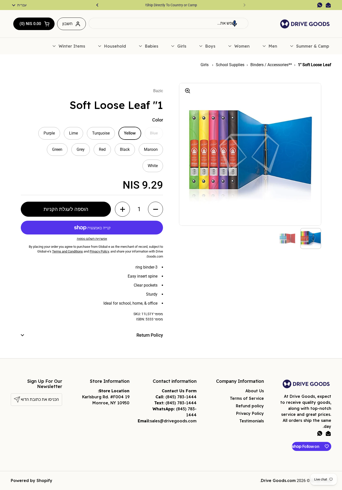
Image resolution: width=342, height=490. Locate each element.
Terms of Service (247, 398)
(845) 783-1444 (181, 396)
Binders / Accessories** (271, 64)
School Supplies (230, 64)
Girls (205, 64)
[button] (234, 23)
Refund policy (250, 405)
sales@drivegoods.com (173, 420)
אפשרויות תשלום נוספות (92, 238)
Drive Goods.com (278, 480)
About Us (254, 390)
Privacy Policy (250, 413)
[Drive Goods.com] (305, 24)
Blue (154, 133)
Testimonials (251, 420)
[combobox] (168, 23)
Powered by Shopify (31, 480)
